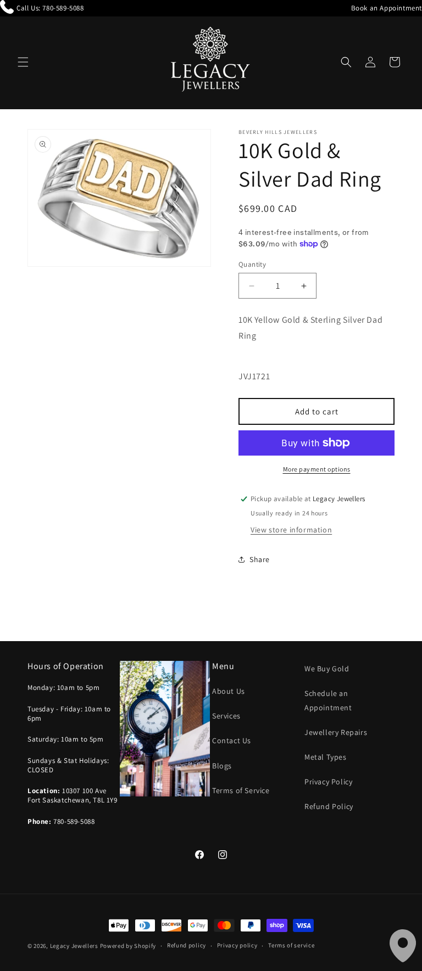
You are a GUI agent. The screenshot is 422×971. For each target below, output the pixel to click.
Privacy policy (237, 945)
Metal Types (325, 757)
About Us (228, 691)
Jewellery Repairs (335, 732)
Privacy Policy (328, 782)
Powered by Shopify (128, 946)
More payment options (317, 469)
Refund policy (186, 945)
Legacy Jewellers (74, 946)
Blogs (222, 766)
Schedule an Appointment (328, 700)
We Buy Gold (326, 668)
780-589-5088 (63, 8)
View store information (291, 530)
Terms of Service (241, 790)
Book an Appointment (386, 8)
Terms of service (291, 945)
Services (226, 716)
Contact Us (231, 740)
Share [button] (259, 559)
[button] (23, 62)
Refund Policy (328, 806)
